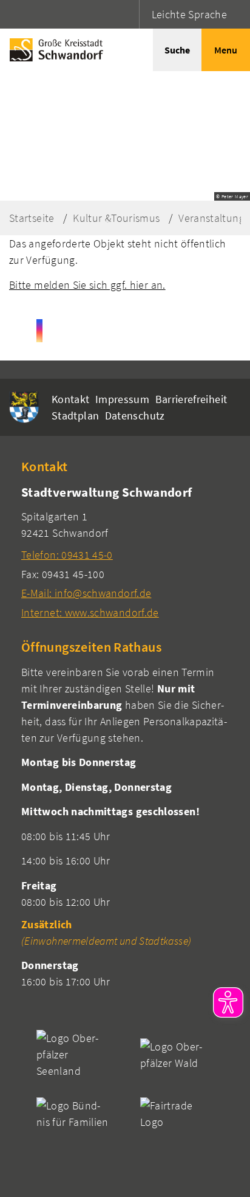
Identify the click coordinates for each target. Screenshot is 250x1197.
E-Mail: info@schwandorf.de (86, 593)
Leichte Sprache (189, 14)
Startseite (32, 218)
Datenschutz (135, 416)
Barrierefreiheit (191, 399)
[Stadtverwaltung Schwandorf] (125, 552)
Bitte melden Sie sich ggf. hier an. (87, 285)
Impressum (122, 399)
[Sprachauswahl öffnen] (128, 14)
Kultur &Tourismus (116, 218)
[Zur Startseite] (53, 50)
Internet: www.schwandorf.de (90, 612)
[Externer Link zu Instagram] (39, 330)
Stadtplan (75, 416)
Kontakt (71, 399)
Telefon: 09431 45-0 (67, 555)
